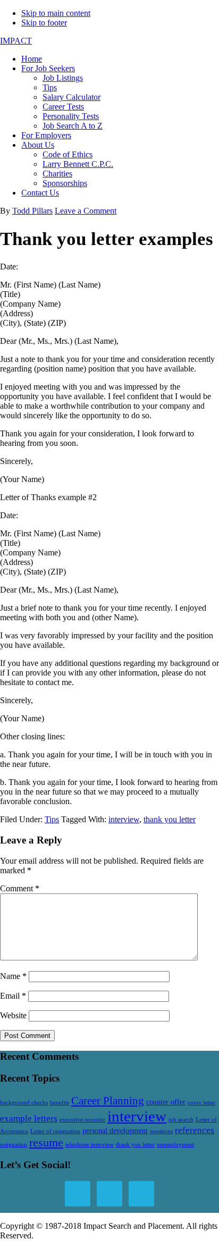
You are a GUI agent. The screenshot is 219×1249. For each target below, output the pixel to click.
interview (123, 819)
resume (46, 1142)
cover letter (201, 1102)
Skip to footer (44, 22)
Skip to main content (55, 13)
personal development (115, 1130)
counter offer (166, 1102)
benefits (59, 1102)
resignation (13, 1144)
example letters (28, 1118)
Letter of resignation (55, 1131)
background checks (24, 1102)
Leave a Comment (85, 210)
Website (13, 1015)
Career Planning (107, 1100)
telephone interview (89, 1144)
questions (161, 1131)
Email (13, 995)
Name (13, 976)
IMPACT (16, 40)
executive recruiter (82, 1120)
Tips (52, 819)
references (194, 1130)
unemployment (175, 1144)
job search (181, 1120)
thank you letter (170, 819)
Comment (19, 888)
